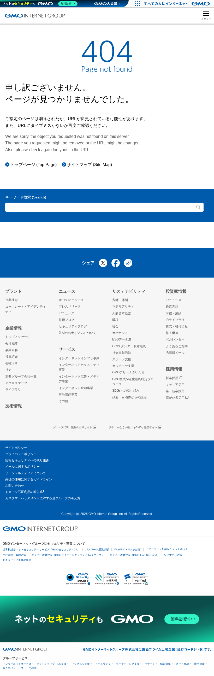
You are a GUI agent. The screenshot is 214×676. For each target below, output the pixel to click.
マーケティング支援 (127, 663)
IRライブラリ (175, 320)
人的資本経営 (121, 313)
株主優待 (172, 333)
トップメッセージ (17, 337)
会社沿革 (11, 363)
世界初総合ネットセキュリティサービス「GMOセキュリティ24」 (41, 549)
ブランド (13, 291)
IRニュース (66, 313)
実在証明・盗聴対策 (14, 555)
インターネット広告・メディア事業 (79, 379)
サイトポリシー (16, 448)
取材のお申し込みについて (77, 333)
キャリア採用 (175, 384)
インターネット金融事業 (76, 388)
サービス (67, 349)
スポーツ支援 (121, 359)
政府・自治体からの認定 (129, 397)
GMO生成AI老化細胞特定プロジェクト (133, 381)
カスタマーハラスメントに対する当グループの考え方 (42, 498)
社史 (8, 370)
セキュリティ (103, 663)
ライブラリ (13, 389)
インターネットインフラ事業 (79, 358)
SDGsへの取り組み (125, 390)
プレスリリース (70, 306)
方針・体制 (120, 300)
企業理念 (11, 300)
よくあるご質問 (177, 346)
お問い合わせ (14, 485)
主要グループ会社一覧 (21, 376)
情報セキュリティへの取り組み (27, 460)
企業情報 (13, 328)
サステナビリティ (129, 291)
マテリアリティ (123, 306)
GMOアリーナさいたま (128, 372)
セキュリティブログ (73, 326)
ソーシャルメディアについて (25, 473)
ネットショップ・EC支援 (51, 663)
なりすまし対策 (173, 555)
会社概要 (11, 343)
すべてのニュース (71, 300)
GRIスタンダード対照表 (129, 346)
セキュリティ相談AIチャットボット (167, 549)
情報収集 (165, 663)
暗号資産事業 (68, 394)
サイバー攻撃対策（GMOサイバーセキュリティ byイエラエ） (68, 555)
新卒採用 (172, 378)
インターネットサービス (17, 663)
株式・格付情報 (177, 326)
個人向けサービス (13, 668)
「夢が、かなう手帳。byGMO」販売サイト (131, 427)
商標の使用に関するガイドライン (28, 479)
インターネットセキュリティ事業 (79, 367)
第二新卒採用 (175, 391)
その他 (63, 401)
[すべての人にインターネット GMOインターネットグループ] (177, 3)
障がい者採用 (175, 397)
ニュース (67, 291)
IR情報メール (175, 353)
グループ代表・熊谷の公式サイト (72, 427)
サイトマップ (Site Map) (89, 164)
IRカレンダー (175, 339)
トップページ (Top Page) (33, 164)
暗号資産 (199, 663)
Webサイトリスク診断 (127, 549)
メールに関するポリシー (22, 466)
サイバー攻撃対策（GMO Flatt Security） (134, 555)
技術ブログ (66, 320)
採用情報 (174, 369)
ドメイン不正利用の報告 (22, 492)
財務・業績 (173, 313)
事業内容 (11, 350)
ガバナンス (120, 333)
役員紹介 (11, 356)
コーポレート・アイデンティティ (25, 309)
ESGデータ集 (121, 339)
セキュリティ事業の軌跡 (17, 560)
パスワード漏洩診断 (97, 549)
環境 (115, 320)
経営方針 (172, 306)
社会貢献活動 (121, 353)
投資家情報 (176, 291)
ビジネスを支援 (81, 663)
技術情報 (13, 406)
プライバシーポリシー (21, 454)
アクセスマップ (16, 383)
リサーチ (150, 663)
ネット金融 (182, 663)
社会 (115, 326)
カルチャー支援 (123, 366)
